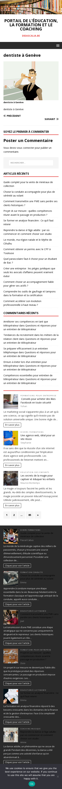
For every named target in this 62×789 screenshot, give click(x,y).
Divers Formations (32, 432)
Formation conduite (31, 572)
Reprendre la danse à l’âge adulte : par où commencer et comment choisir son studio (38, 735)
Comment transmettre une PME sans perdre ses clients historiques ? (39, 615)
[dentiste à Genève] (31, 98)
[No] (57, 776)
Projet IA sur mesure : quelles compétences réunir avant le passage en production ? (35, 656)
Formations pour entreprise (38, 395)
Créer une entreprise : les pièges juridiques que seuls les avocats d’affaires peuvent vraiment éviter (29, 272)
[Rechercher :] (31, 163)
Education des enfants (34, 472)
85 (29, 515)
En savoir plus (12, 424)
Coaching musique (30, 729)
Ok (31, 783)
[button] (57, 45)
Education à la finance (33, 611)
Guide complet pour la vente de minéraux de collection (36, 535)
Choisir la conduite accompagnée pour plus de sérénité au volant (37, 577)
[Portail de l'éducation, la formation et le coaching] (31, 12)
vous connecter (25, 147)
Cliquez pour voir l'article (17, 565)
